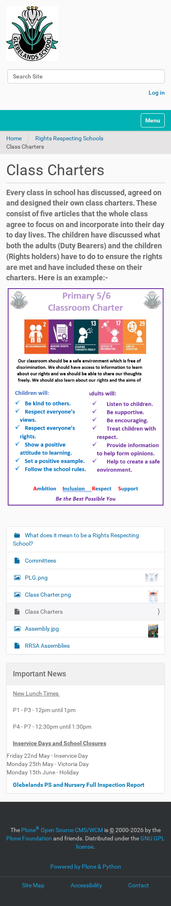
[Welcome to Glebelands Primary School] (32, 33)
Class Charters (43, 611)
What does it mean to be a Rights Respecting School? (76, 539)
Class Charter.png (48, 594)
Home (14, 138)
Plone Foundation (29, 838)
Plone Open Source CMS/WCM (62, 830)
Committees (40, 560)
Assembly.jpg (42, 628)
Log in (157, 92)
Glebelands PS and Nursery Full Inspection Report (79, 784)
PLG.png (36, 577)
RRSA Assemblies (47, 645)
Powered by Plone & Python (85, 866)
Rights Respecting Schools (69, 138)
